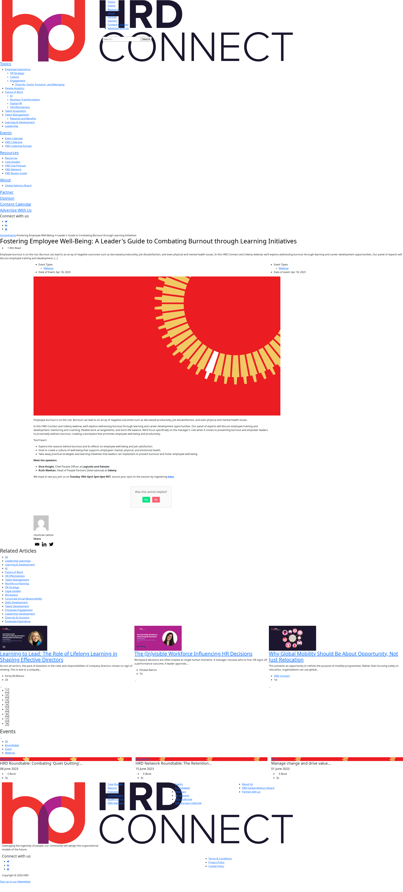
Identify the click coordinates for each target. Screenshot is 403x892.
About (111, 13)
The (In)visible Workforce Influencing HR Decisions (193, 653)
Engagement (17, 80)
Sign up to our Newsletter (15, 881)
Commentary (115, 795)
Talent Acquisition (15, 111)
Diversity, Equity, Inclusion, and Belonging (40, 84)
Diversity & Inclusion (17, 617)
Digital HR (16, 103)
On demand (182, 795)
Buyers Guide (116, 799)
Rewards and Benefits (23, 118)
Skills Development (16, 602)
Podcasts (113, 791)
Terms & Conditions (220, 858)
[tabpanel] (67, 657)
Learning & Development (20, 122)
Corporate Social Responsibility (23, 598)
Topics (111, 2)
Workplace (11, 595)
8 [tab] (7, 723)
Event (8, 749)
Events (112, 5)
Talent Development (17, 606)
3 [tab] (7, 700)
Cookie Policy (216, 866)
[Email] (37, 544)
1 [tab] (7, 690)
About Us (247, 784)
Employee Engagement (19, 610)
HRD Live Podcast (15, 165)
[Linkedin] (44, 544)
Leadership (11, 126)
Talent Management (17, 114)
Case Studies (12, 162)
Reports (112, 788)
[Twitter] (51, 544)
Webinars (180, 791)
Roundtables (182, 788)
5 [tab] (7, 709)
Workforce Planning (17, 583)
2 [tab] (7, 695)
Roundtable (12, 745)
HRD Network (13, 169)
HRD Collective (13, 142)
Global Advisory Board (18, 185)
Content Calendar (118, 24)
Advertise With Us (118, 28)
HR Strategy (17, 73)
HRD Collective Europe (18, 146)
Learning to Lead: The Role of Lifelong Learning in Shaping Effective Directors (58, 656)
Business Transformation (25, 99)
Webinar (49, 268)
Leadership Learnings (18, 561)
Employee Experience (17, 69)
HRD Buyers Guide (16, 173)
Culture (14, 77)
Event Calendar (14, 138)
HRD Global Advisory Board (258, 788)
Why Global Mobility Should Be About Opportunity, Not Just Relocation (333, 656)
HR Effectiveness (20, 107)
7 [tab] (7, 719)
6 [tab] (7, 714)
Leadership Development (20, 614)
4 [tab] (7, 704)
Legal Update (13, 591)
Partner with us (251, 791)
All (6, 557)
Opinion (112, 21)
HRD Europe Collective (188, 803)
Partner (112, 17)
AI (11, 96)
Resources (114, 9)
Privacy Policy (216, 862)
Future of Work (14, 92)
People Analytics (14, 88)
